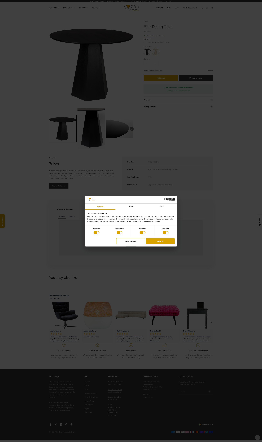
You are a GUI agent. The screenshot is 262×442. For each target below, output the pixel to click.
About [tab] (161, 206)
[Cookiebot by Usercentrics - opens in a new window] (166, 199)
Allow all (160, 241)
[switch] (119, 232)
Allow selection (130, 241)
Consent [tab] (100, 206)
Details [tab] (131, 206)
